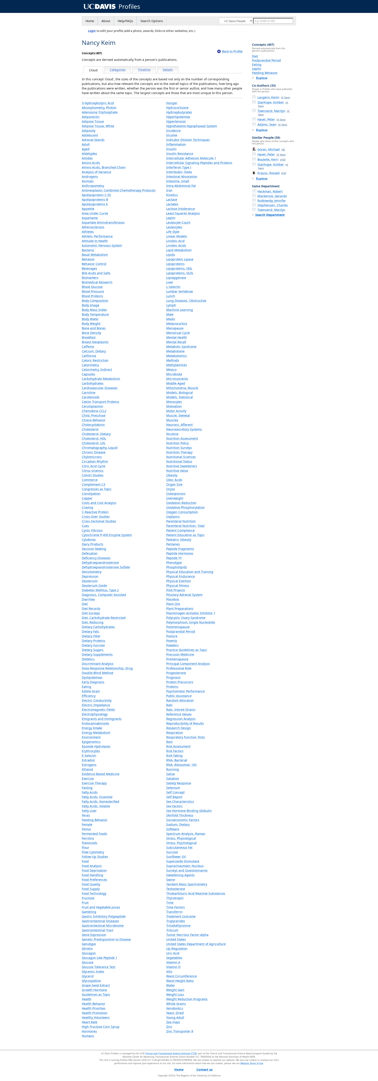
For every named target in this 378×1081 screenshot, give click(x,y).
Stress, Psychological (181, 843)
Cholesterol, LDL (93, 443)
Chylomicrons (92, 457)
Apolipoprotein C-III (96, 195)
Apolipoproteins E (95, 204)
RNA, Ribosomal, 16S (181, 765)
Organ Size (174, 484)
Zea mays (173, 1022)
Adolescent (90, 135)
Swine (170, 879)
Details (168, 70)
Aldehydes (89, 153)
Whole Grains (176, 1004)
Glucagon (89, 953)
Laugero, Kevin (273, 97)
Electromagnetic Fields (98, 709)
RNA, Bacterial (176, 760)
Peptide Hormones (179, 553)
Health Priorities (93, 1008)
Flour (85, 847)
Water (170, 985)
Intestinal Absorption (181, 176)
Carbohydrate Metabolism (101, 379)
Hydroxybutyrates (179, 112)
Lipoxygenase (176, 278)
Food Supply (91, 889)
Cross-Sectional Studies (99, 521)
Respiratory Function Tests (185, 737)
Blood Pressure (93, 291)
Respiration (174, 732)
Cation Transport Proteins (100, 402)
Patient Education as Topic (185, 535)
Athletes (88, 232)
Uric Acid (172, 953)
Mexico (171, 369)
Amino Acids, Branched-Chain (104, 167)
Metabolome (175, 351)
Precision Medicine (180, 654)
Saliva (170, 774)
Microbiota (174, 374)
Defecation (90, 553)
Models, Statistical (179, 397)
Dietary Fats (90, 631)
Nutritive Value (177, 471)
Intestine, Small (177, 181)
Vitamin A (173, 962)
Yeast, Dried (175, 1013)
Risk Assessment (178, 746)
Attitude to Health (95, 241)
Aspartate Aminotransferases (103, 222)
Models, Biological (179, 392)
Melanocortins (176, 323)
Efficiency (89, 696)
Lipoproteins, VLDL (179, 273)
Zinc (169, 1027)
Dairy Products (92, 544)
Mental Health (176, 337)
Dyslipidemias (92, 677)
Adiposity (88, 130)
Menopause (175, 328)
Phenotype (174, 562)
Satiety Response (178, 783)
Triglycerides (175, 921)
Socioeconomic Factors (182, 820)
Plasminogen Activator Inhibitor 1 (190, 613)
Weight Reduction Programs (187, 999)
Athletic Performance (97, 236)
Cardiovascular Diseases (99, 388)
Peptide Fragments (180, 549)
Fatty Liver (89, 811)
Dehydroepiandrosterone (100, 562)
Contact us (204, 1069)
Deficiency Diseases (96, 558)
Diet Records (91, 608)
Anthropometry (93, 186)
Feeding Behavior (94, 820)
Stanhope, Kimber (272, 104)
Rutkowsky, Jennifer (271, 200)
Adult (86, 144)
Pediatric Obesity (178, 539)
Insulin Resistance (179, 153)
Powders (172, 645)
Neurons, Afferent (179, 425)
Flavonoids (89, 843)
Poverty (171, 641)
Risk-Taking (174, 755)
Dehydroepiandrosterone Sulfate (106, 567)
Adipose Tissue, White (98, 126)
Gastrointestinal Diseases (100, 921)
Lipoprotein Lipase (179, 259)
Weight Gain (175, 990)
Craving (87, 507)
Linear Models (176, 236)
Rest (169, 742)
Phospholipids (176, 567)
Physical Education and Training (189, 572)
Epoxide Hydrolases (96, 746)
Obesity (171, 475)
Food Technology (94, 893)
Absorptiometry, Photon (99, 107)
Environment (91, 737)
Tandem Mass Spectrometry (186, 884)
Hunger (171, 103)
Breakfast (89, 337)
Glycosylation (91, 981)
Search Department (270, 215)
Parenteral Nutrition (181, 521)
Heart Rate (89, 1022)
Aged (85, 149)
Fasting (87, 788)
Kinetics (172, 195)
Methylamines (176, 365)
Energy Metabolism (96, 732)
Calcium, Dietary (94, 351)
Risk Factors (175, 751)
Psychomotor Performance (185, 691)
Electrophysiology (95, 714)
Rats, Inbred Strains (181, 709)
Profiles (129, 6)
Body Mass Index (94, 310)
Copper (87, 498)
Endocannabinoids (95, 723)
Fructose (88, 898)
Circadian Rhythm (95, 461)
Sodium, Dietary (178, 824)
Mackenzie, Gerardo (272, 196)
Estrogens (89, 765)
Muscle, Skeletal (178, 415)
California (89, 356)
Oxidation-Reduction (181, 503)
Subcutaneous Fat (179, 847)
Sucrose (172, 852)
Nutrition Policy (177, 443)
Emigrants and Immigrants (102, 719)
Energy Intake (92, 728)
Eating (86, 686)
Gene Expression (94, 935)
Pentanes (173, 544)
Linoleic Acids (176, 245)
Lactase (171, 199)
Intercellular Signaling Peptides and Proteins (199, 163)
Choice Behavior (93, 420)
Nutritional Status (179, 461)
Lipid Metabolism (179, 250)
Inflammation (176, 144)
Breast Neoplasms (95, 342)
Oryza (170, 489)
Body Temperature (95, 314)
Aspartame (90, 218)
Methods (172, 360)
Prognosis (173, 677)
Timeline (144, 70)
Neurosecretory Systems (184, 429)
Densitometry (92, 572)
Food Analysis (92, 866)
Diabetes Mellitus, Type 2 (100, 590)
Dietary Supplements (97, 654)
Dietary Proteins (93, 641)
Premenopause (177, 659)
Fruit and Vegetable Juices (101, 907)
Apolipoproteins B (95, 199)
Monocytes (174, 402)
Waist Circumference (181, 976)
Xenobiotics (174, 1008)
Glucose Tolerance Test (98, 967)
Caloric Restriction (95, 360)
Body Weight (91, 323)
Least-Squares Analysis (183, 213)
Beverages (89, 268)
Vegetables (174, 958)
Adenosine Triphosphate (100, 112)
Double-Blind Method (97, 673)
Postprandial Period (180, 631)
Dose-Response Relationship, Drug (107, 668)
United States (176, 939)
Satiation (172, 778)
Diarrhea (88, 599)
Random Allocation (180, 700)
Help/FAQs (125, 21)
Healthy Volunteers (96, 1017)
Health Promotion (94, 1013)
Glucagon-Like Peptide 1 (99, 958)
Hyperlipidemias (178, 117)
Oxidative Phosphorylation (185, 507)
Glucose (87, 962)
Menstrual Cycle (178, 333)
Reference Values (179, 714)
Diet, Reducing (92, 622)
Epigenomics (91, 742)
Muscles (172, 420)
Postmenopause (178, 627)
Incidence (173, 130)
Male (169, 314)
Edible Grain (91, 691)
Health (86, 999)
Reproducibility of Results (185, 723)
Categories (118, 70)
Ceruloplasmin (92, 406)
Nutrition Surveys (179, 448)
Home (90, 21)
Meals (170, 319)
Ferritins (88, 838)
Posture (171, 636)
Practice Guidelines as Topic (186, 650)
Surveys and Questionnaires (187, 870)
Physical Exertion (178, 581)
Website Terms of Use (251, 1063)
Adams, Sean (272, 124)
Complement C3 (93, 484)
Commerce (90, 480)
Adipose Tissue (93, 121)
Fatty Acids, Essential (97, 797)
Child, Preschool (93, 415)
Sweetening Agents (180, 875)
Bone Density (91, 333)
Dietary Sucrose (93, 645)
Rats (169, 705)
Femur (86, 829)
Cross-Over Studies (96, 516)
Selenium (173, 788)
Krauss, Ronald (271, 173)
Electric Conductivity (97, 700)
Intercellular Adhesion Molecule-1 (191, 158)
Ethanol (87, 769)
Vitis (169, 971)
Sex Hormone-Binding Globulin (189, 811)
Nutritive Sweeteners (181, 466)
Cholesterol (90, 429)
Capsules (88, 374)
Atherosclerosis (93, 227)
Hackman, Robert (270, 191)
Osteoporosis (176, 493)
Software (172, 829)
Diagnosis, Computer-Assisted (104, 595)
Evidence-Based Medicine (100, 774)
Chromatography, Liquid (99, 448)
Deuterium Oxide (94, 585)
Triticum (172, 930)
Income (171, 135)
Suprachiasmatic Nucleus (185, 866)
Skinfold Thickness (179, 815)
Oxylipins (173, 516)
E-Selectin (89, 755)
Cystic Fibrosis (92, 530)
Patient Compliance (180, 530)
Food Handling (92, 875)
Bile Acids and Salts (96, 273)
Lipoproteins (175, 264)
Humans (88, 1036)
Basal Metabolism (95, 255)
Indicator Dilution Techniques (188, 140)
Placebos (172, 599)
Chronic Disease (93, 452)
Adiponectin (91, 117)
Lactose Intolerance (180, 209)
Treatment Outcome (181, 916)
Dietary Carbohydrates (98, 627)
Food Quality (91, 884)
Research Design (178, 728)
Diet (85, 604)
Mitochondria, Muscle (182, 388)
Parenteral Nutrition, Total (185, 526)
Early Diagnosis (93, 682)
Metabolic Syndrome (181, 346)
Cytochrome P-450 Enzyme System (107, 535)
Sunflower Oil (176, 857)
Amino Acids (91, 163)
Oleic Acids (174, 480)
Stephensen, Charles (272, 205)
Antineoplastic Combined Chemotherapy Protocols (119, 190)
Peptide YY (174, 558)
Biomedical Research (97, 282)
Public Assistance (179, 696)
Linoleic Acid (175, 241)
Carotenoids (91, 397)
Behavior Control (94, 264)
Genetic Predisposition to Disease (106, 939)
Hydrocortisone (177, 107)
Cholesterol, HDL (94, 438)
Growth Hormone (94, 990)
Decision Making (94, 549)
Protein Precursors (179, 682)
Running (172, 769)
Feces (86, 815)
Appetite (88, 209)
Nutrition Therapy (179, 452)
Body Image (90, 305)
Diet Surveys (91, 613)
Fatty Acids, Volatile (96, 806)
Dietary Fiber (91, 636)
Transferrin (174, 912)
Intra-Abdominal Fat (181, 186)
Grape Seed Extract (96, 985)
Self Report (174, 797)
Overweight (174, 498)
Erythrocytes (91, 751)
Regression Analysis (181, 719)
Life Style (172, 232)
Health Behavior (93, 1004)
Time (169, 902)
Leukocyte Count (178, 222)
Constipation (91, 493)
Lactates (172, 204)
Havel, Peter (271, 119)
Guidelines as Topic (96, 994)
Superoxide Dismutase (182, 861)
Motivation (174, 406)
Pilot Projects (175, 590)
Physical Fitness (177, 585)
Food (85, 861)
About (106, 21)
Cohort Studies (92, 475)
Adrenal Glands (93, 140)
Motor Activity (176, 411)
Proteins (172, 686)
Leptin (170, 218)
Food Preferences (94, 879)
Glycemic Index (93, 971)
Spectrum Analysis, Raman (185, 834)
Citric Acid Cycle (93, 466)
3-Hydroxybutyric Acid (98, 103)
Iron (169, 190)
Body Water (90, 319)
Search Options (151, 21)
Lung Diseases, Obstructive (186, 300)
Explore (262, 78)
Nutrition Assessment (182, 438)
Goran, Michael (271, 149)
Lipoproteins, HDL (179, 268)
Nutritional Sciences (181, 457)
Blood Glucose (92, 287)
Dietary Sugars (92, 650)
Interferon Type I (178, 167)
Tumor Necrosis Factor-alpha (187, 935)
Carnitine (88, 392)
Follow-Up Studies (95, 857)
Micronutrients (177, 379)
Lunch (170, 296)
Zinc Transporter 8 (179, 1031)
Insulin (171, 149)
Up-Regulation (176, 948)
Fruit (85, 902)
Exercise (88, 778)
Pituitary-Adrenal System (184, 595)
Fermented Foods (94, 834)
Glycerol (88, 976)
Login (92, 31)
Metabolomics (176, 356)
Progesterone (176, 673)
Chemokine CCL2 (94, 411)
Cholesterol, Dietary (96, 434)
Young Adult (175, 1017)
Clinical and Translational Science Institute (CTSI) (171, 1053)
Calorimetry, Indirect (97, 369)
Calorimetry (90, 365)
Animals (88, 181)
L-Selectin (173, 287)
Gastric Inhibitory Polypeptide (104, 916)
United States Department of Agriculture (196, 944)
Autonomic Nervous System (102, 245)
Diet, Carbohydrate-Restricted (104, 618)
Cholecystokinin (93, 425)
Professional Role (178, 668)
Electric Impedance (96, 705)
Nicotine (172, 434)
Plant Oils (173, 604)
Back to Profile (232, 51)
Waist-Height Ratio (180, 981)
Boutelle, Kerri (271, 159)
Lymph (171, 305)
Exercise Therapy (94, 783)
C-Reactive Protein (95, 512)
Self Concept (175, 792)
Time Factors (175, 907)
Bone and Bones (94, 328)
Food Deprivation (94, 870)
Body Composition (95, 300)
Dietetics (88, 659)
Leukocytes (174, 227)
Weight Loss (175, 994)
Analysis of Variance (96, 172)
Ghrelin (87, 948)
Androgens (90, 176)
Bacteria (88, 250)
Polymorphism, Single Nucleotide (190, 622)
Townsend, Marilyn (273, 112)
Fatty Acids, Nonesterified (100, 801)
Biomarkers (90, 278)
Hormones (89, 1031)
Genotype (89, 944)
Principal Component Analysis (188, 664)
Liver (169, 282)
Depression (90, 576)
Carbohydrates (92, 383)
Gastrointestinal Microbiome (103, 925)
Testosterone (175, 889)
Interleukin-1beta (179, 172)
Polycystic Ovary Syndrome (185, 618)
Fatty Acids (90, 792)
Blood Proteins (92, 296)
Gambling (89, 912)
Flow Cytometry (93, 852)
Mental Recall (176, 342)
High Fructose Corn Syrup (100, 1027)
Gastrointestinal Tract (97, 930)
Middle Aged (175, 383)
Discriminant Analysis (98, 664)
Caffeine (88, 346)
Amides (87, 158)
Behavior (88, 259)
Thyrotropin (175, 898)
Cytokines (89, 539)
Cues (85, 526)
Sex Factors (174, 806)
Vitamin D (173, 967)
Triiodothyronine (178, 925)
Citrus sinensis (92, 471)
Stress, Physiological (181, 838)
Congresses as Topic (97, 489)
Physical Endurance (180, 576)
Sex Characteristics (180, 801)
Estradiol (88, 760)
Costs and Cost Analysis (99, 503)
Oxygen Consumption (182, 512)
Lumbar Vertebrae (179, 291)
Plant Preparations (179, 608)
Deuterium (90, 581)
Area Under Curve (95, 213)
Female (87, 824)
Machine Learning (179, 310)
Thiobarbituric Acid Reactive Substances (195, 893)
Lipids (170, 255)
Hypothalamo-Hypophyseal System (191, 126)
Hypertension (176, 121)
